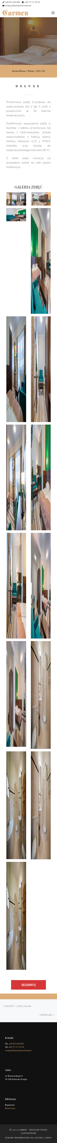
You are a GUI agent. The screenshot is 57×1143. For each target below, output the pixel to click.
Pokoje (31, 70)
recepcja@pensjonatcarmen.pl (18, 1050)
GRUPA (48, 1137)
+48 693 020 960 (16, 1043)
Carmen (22, 1129)
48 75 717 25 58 (17, 1047)
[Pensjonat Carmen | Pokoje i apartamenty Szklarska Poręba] (15, 12)
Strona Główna (18, 70)
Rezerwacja (10, 1108)
